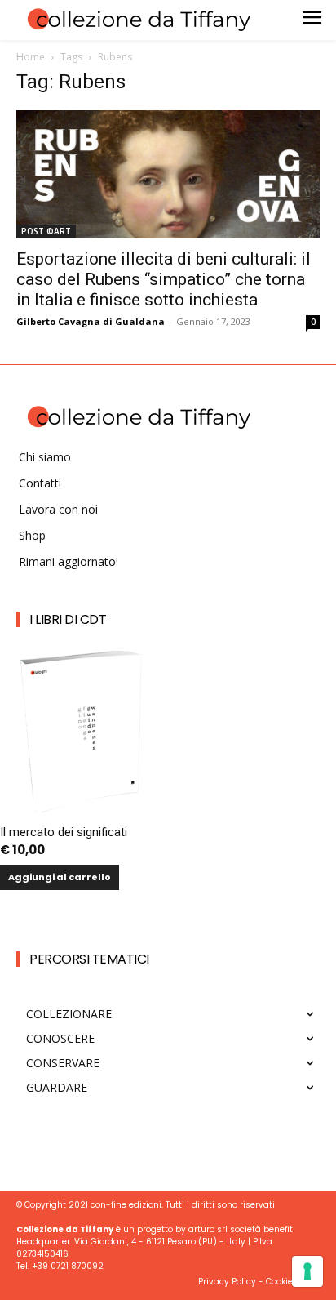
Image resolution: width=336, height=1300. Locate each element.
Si (82, 1012)
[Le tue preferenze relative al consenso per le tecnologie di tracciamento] (307, 1271)
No (85, 1040)
